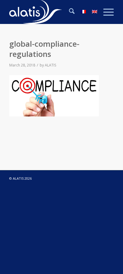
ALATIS (50, 65)
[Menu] (105, 12)
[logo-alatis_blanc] (51, 12)
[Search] (69, 12)
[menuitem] (69, 12)
